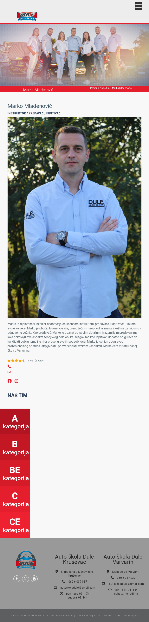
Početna (94, 88)
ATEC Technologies (126, 615)
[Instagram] (25, 578)
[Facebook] (16, 578)
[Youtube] (34, 578)
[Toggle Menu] (138, 6)
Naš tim (105, 88)
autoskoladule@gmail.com (77, 587)
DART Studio (104, 615)
